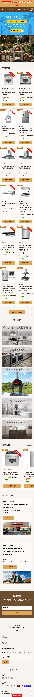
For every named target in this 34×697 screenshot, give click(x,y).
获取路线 (8, 517)
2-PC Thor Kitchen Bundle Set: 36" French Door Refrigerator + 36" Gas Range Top (8, 289)
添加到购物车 (8, 104)
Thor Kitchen (6, 284)
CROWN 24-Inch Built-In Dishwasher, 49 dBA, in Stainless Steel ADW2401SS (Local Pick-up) (25, 249)
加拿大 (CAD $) (16, 669)
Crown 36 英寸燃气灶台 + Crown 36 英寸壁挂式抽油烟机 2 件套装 (25, 288)
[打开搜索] (24, 9)
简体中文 (5, 669)
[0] (31, 10)
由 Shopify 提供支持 (7, 693)
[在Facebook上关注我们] (3, 678)
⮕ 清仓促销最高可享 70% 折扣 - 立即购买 (17, 3)
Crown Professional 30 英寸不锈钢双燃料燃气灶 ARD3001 (8, 93)
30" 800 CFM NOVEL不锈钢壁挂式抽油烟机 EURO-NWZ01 (25, 168)
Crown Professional (8, 88)
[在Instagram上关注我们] (9, 678)
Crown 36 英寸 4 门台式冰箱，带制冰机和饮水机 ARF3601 (25, 130)
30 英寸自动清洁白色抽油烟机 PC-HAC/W (8, 204)
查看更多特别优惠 (17, 312)
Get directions (10, 567)
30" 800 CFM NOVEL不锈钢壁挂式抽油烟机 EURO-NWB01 (8, 168)
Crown (4, 126)
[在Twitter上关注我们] (6, 678)
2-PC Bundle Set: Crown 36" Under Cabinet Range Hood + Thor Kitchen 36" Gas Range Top (25, 207)
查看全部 (29, 445)
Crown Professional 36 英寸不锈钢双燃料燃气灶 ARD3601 (25, 93)
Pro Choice (5, 201)
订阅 (17, 613)
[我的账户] (27, 9)
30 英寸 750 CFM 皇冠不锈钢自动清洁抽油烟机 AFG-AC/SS (8, 247)
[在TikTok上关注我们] (12, 678)
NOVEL (3, 164)
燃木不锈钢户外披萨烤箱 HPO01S (8, 129)
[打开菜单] (2, 9)
